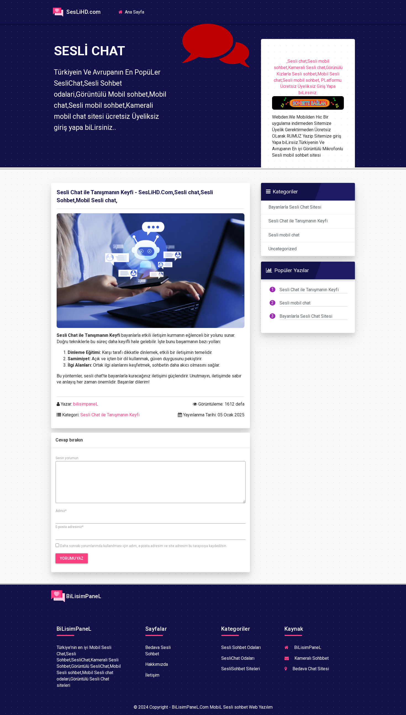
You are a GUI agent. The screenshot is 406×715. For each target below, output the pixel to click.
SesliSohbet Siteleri (240, 668)
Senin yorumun (67, 458)
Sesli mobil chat (283, 235)
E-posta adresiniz (69, 527)
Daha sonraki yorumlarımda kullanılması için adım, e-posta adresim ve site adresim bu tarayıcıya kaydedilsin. (143, 546)
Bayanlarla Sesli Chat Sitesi (294, 207)
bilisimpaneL (85, 404)
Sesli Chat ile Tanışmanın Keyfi (109, 414)
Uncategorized (282, 248)
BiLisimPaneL (83, 596)
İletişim (152, 675)
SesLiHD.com (83, 12)
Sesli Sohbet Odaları (241, 647)
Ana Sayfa (136, 12)
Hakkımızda (156, 664)
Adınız (61, 511)
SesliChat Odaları (237, 658)
